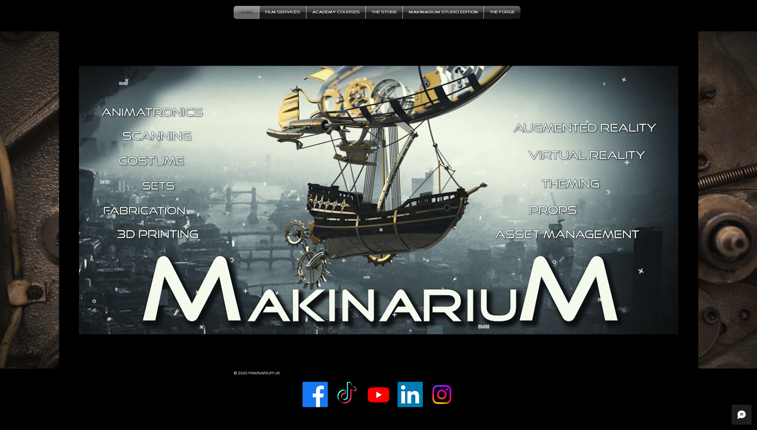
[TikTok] (347, 394)
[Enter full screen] (690, 360)
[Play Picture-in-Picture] (680, 360)
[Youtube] (378, 394)
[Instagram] (441, 394)
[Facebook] (315, 394)
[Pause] (67, 360)
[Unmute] (77, 360)
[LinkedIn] (410, 394)
